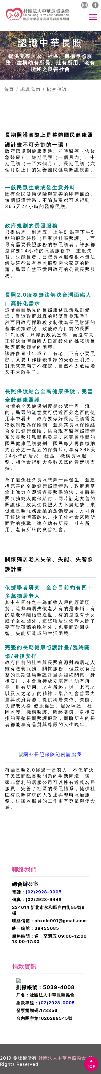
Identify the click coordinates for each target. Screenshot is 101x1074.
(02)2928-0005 (44, 892)
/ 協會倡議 (55, 89)
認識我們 (31, 89)
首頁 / (11, 89)
